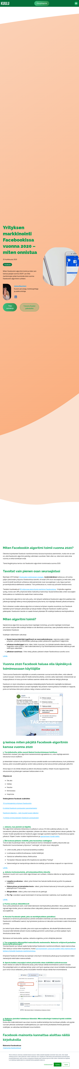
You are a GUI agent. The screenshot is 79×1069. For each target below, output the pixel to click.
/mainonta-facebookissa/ (12, 1048)
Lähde (5, 868)
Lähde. (5, 656)
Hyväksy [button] (57, 1064)
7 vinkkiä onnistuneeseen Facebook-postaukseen (21, 818)
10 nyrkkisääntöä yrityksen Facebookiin (17, 803)
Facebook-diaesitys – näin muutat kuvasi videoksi (20, 813)
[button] (76, 3)
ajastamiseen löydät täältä (50, 836)
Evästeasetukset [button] (48, 1064)
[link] (5, 3)
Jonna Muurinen (20, 286)
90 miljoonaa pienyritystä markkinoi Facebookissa (38, 589)
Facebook (7, 265)
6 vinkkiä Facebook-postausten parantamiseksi (20, 808)
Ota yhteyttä (42, 3)
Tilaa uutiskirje (10, 307)
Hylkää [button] (66, 1064)
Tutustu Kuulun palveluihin (29, 307)
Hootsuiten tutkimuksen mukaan (31, 577)
